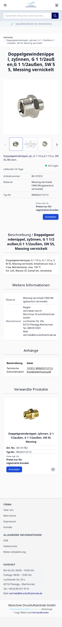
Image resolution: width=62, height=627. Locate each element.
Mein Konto (9, 515)
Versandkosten (40, 612)
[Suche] (55, 16)
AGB (5, 540)
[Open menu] (5, 5)
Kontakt (7, 527)
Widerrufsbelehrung (14, 552)
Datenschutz (10, 546)
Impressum (9, 521)
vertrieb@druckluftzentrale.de (25, 593)
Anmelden (50, 216)
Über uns (8, 510)
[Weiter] (57, 144)
